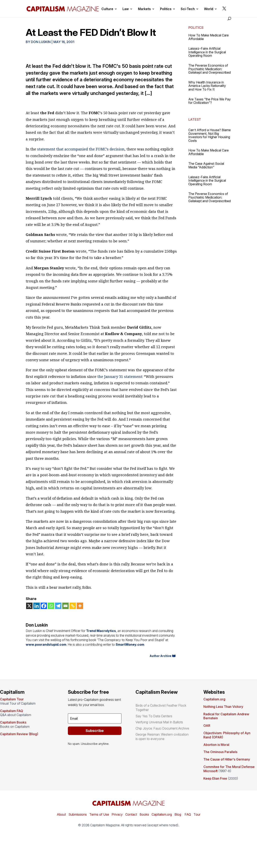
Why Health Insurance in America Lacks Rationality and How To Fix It (207, 85)
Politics (165, 9)
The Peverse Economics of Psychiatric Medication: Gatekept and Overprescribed (209, 68)
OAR (206, 725)
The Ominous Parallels (220, 752)
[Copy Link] (72, 606)
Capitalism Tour (12, 699)
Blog (177, 814)
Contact (130, 814)
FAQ (187, 814)
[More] (80, 606)
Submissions (77, 814)
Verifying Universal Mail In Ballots (159, 722)
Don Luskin (41, 42)
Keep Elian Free (215, 778)
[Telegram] (58, 606)
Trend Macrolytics (101, 631)
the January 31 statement (119, 376)
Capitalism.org (214, 699)
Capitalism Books (13, 722)
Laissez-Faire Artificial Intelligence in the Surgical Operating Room (207, 52)
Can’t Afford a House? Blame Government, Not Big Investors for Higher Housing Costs (209, 135)
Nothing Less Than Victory (223, 707)
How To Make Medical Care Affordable (208, 37)
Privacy (117, 814)
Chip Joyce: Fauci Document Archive (162, 728)
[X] (29, 606)
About (61, 814)
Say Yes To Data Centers (154, 716)
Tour (197, 814)
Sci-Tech (188, 9)
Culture (107, 9)
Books (144, 814)
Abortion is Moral (216, 745)
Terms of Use (99, 814)
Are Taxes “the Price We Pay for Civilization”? (209, 101)
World (208, 9)
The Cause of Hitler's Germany (226, 759)
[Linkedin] (36, 606)
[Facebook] (44, 606)
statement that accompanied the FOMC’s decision (80, 149)
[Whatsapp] (51, 606)
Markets (144, 9)
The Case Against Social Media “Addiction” (206, 165)
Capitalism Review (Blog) (19, 734)
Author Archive (160, 656)
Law (125, 9)
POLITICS (195, 28)
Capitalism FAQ (11, 711)
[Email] (65, 606)
